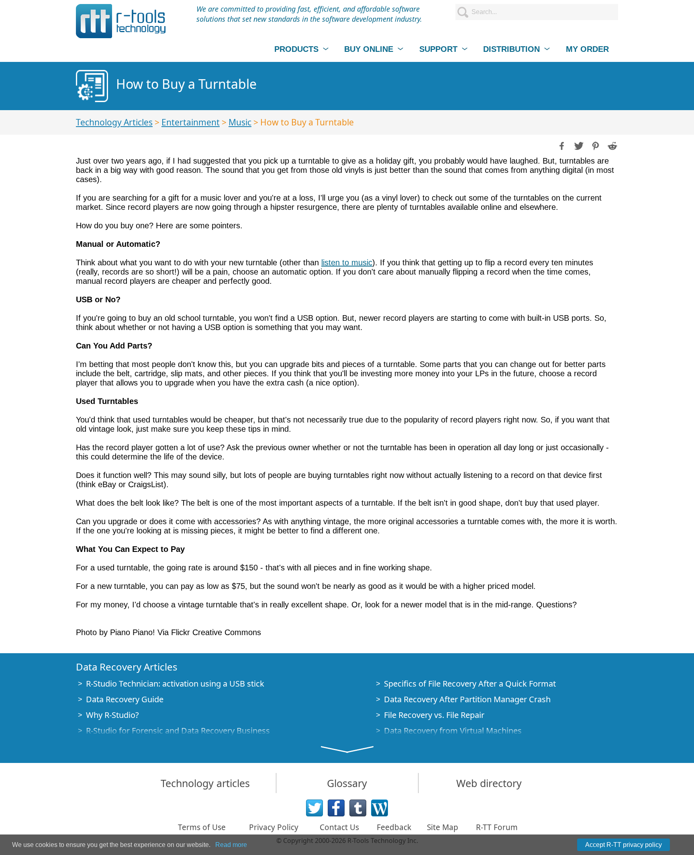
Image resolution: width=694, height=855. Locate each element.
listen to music (346, 262)
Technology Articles (114, 122)
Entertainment (190, 122)
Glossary (347, 783)
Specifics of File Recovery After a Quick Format (470, 683)
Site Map (442, 827)
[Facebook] (336, 808)
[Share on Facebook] (561, 145)
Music (240, 122)
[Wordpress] (379, 808)
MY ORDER (587, 49)
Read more (231, 844)
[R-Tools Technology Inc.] (121, 21)
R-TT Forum (497, 827)
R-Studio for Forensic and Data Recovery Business (178, 730)
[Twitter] (314, 808)
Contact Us (339, 827)
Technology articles (205, 783)
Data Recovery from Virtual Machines (453, 730)
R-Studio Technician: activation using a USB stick (175, 683)
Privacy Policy (273, 827)
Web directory (489, 783)
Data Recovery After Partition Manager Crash (467, 699)
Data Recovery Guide (124, 699)
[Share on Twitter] (578, 145)
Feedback (394, 827)
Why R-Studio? (112, 714)
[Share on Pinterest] (594, 145)
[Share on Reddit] (611, 145)
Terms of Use (202, 827)
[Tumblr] (357, 808)
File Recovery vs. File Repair (434, 714)
